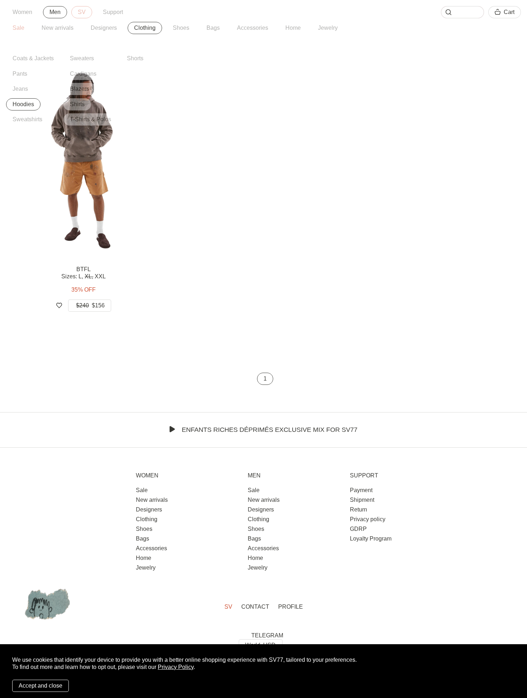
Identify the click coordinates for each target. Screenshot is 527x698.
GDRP (358, 529)
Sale (18, 28)
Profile (290, 607)
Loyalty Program (370, 539)
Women (22, 12)
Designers (104, 28)
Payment (361, 490)
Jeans (20, 89)
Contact (255, 607)
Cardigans (83, 74)
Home (293, 28)
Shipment (362, 500)
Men (55, 12)
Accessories (252, 28)
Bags (213, 28)
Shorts (135, 58)
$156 (90, 305)
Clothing (145, 28)
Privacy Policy (176, 667)
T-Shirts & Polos (90, 119)
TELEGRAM (267, 635)
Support (113, 12)
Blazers (79, 89)
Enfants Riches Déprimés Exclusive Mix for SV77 (269, 429)
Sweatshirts (27, 119)
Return (358, 509)
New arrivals (57, 28)
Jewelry (328, 28)
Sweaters (82, 58)
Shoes (181, 28)
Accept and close (40, 686)
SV (82, 12)
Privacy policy (367, 519)
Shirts (77, 104)
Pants (20, 74)
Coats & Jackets (33, 58)
